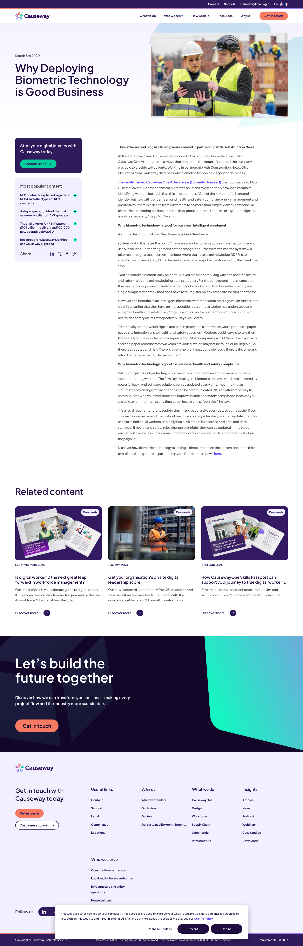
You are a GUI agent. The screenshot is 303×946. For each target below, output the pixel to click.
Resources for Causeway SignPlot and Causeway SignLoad (43, 241)
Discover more (27, 613)
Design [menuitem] (197, 808)
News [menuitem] (246, 808)
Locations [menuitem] (98, 832)
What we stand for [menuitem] (153, 800)
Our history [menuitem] (149, 808)
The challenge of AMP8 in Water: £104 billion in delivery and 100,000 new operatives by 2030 (45, 227)
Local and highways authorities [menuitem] (112, 878)
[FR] (286, 4)
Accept (193, 929)
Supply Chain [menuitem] (201, 824)
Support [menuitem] (229, 4)
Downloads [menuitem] (250, 841)
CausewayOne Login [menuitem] (254, 4)
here (217, 453)
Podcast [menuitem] (248, 816)
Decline (226, 929)
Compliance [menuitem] (99, 824)
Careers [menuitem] (213, 4)
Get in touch (273, 16)
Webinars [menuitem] (249, 824)
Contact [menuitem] (97, 800)
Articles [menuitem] (248, 800)
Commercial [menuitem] (200, 832)
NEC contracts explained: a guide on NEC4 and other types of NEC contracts (45, 199)
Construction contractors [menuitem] (109, 870)
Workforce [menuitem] (199, 816)
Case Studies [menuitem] (251, 832)
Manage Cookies (160, 929)
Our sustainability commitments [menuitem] (163, 824)
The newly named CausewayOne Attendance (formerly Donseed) (169, 182)
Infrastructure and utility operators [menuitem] (108, 889)
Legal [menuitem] (95, 816)
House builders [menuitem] (101, 900)
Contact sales (35, 164)
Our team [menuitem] (147, 816)
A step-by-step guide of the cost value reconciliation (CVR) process (44, 213)
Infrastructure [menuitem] (201, 841)
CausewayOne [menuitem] (202, 800)
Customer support (34, 825)
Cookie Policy (203, 918)
